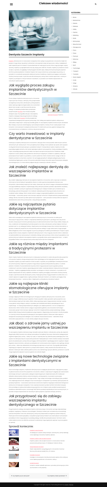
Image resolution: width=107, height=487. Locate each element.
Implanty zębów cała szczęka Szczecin (40, 438)
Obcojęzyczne (77, 47)
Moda (74, 38)
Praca (74, 50)
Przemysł (75, 56)
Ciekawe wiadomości (53, 3)
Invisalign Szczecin (35, 455)
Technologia (76, 68)
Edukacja (75, 26)
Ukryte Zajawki (77, 77)
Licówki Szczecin (34, 463)
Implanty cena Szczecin (36, 430)
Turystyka (75, 74)
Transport (75, 71)
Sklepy (74, 62)
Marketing (75, 35)
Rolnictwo (75, 59)
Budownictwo (76, 20)
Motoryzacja (76, 41)
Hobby (74, 29)
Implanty (11, 61)
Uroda (74, 80)
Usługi (74, 83)
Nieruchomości (77, 44)
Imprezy (75, 32)
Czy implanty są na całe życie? (21, 476)
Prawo (74, 53)
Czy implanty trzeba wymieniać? (56, 476)
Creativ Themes (68, 485)
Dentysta (50, 115)
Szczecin (55, 115)
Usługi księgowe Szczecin (37, 447)
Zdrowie (75, 89)
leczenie (22, 118)
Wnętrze (75, 86)
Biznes (74, 17)
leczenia (20, 111)
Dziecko (75, 23)
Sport (74, 65)
